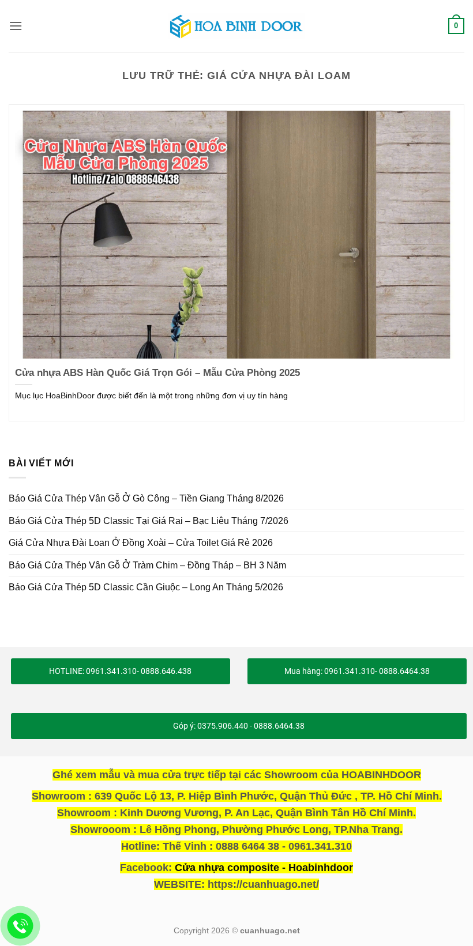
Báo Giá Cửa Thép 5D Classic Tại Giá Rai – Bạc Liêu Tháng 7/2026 (148, 521)
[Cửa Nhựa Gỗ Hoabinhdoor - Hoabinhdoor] (236, 26)
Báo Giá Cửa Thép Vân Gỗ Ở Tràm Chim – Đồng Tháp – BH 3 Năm (147, 565)
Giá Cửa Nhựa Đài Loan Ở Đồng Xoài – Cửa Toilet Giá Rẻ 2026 (141, 543)
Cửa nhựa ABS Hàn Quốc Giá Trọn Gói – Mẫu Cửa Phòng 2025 (157, 372)
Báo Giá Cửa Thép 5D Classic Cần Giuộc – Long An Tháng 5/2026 (146, 587)
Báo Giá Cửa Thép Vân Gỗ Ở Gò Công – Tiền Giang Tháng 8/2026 (146, 498)
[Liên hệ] (20, 926)
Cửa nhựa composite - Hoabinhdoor (264, 867)
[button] (15, 26)
